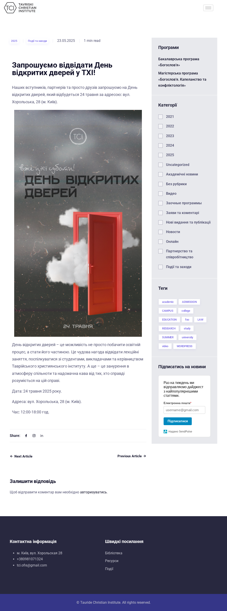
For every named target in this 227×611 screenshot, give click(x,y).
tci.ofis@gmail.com (32, 565)
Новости (173, 232)
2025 (14, 41)
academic (168, 302)
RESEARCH (168, 328)
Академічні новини (182, 174)
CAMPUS (167, 310)
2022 (170, 126)
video (165, 346)
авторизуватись (93, 492)
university (187, 337)
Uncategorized (177, 165)
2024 (170, 145)
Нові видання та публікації (188, 222)
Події (109, 569)
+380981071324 (30, 559)
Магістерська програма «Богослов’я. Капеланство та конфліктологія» (182, 79)
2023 (170, 136)
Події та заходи (37, 41)
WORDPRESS (184, 346)
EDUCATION (169, 319)
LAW (200, 319)
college (186, 310)
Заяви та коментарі (182, 213)
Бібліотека (113, 553)
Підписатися (178, 421)
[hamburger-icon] (208, 8)
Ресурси (111, 561)
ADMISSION (189, 302)
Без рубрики (176, 184)
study (187, 328)
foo (187, 319)
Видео (171, 193)
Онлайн (172, 241)
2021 (170, 117)
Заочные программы (184, 203)
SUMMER (167, 337)
